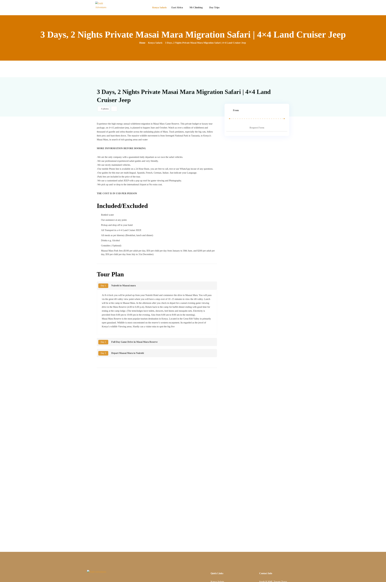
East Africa (177, 7)
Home (142, 42)
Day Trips (214, 7)
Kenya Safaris (159, 7)
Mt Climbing (196, 7)
